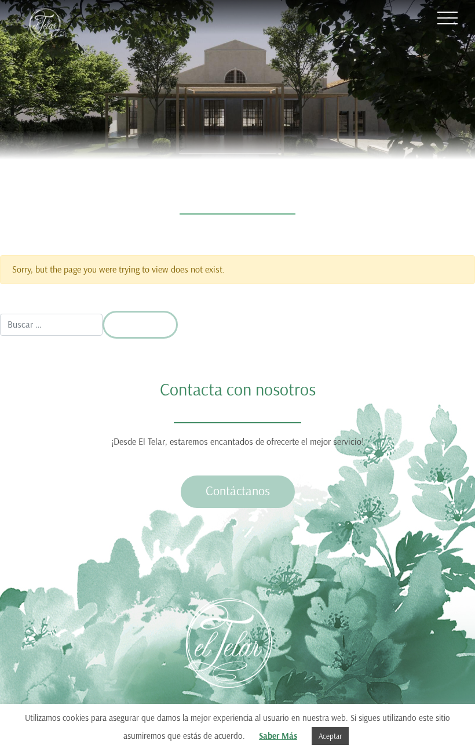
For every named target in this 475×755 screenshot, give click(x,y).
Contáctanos (238, 491)
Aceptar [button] (330, 736)
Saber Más (278, 736)
